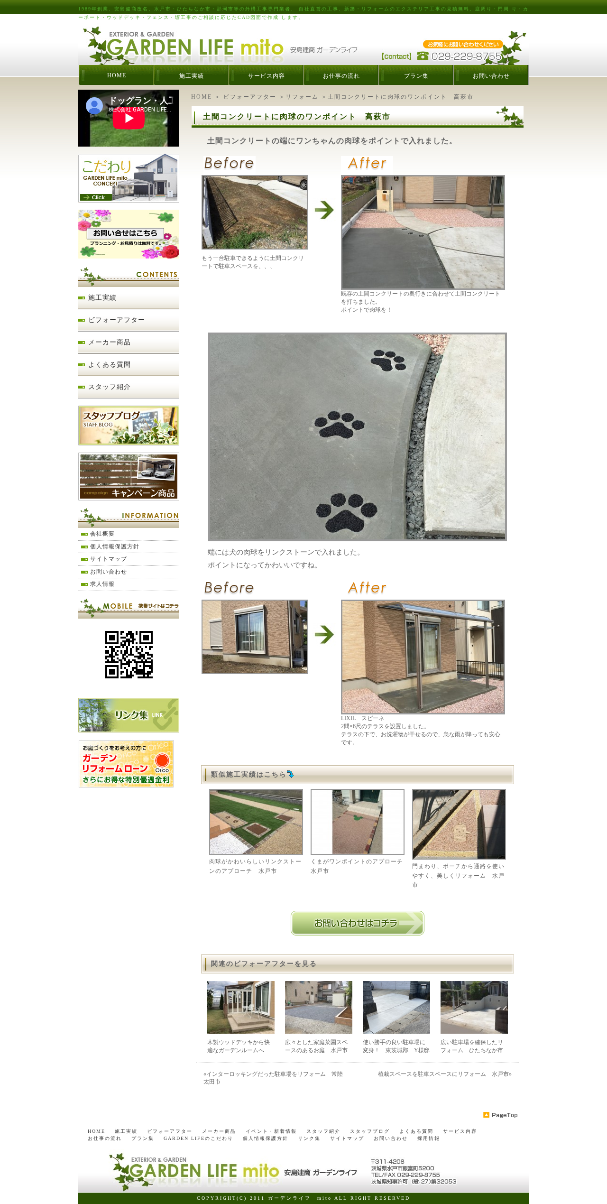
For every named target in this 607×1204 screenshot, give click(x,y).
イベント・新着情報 (271, 1131)
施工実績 (191, 76)
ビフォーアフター (249, 96)
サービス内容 (266, 76)
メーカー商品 (109, 342)
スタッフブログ (370, 1131)
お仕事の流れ (341, 76)
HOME (116, 75)
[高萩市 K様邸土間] (423, 286)
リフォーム (302, 96)
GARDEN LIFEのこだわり (198, 1138)
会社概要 (102, 533)
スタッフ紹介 (109, 386)
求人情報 (102, 584)
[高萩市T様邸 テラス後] (423, 711)
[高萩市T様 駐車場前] (255, 246)
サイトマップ (108, 559)
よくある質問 (109, 364)
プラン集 (416, 76)
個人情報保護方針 (114, 546)
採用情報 (428, 1138)
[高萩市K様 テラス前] (255, 670)
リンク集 (309, 1138)
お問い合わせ (491, 76)
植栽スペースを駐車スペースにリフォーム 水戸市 (443, 1074)
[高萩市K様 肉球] (357, 538)
